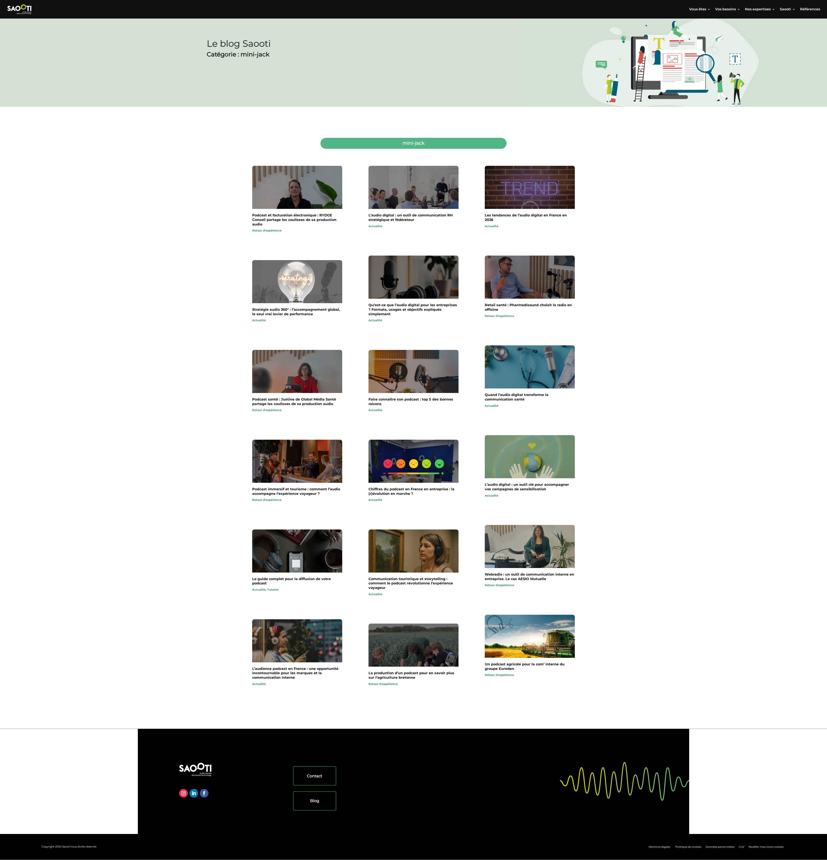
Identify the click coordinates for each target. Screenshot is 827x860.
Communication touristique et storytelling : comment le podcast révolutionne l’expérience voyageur (410, 583)
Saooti (785, 9)
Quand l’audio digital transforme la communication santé (516, 397)
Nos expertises (758, 9)
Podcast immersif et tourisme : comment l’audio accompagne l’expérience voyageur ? (296, 491)
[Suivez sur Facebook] (204, 793)
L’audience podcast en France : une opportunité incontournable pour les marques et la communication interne (295, 673)
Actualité (259, 320)
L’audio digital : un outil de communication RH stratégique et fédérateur (410, 217)
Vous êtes (697, 9)
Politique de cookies (688, 846)
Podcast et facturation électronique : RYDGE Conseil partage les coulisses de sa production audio (294, 219)
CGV (741, 846)
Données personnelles (720, 846)
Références (810, 9)
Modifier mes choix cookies (766, 846)
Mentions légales (659, 846)
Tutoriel (272, 589)
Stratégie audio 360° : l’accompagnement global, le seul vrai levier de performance (296, 311)
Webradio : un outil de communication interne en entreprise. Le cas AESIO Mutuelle (529, 576)
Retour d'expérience (266, 230)
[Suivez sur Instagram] (183, 793)
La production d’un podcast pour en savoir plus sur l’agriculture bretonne (411, 675)
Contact (314, 776)
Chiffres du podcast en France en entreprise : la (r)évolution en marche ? (411, 491)
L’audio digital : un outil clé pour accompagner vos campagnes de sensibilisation (527, 487)
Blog (314, 800)
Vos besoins (725, 9)
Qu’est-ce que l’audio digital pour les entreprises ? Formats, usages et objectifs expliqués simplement (412, 309)
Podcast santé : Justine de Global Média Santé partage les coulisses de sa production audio (294, 401)
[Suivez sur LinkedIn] (194, 793)
